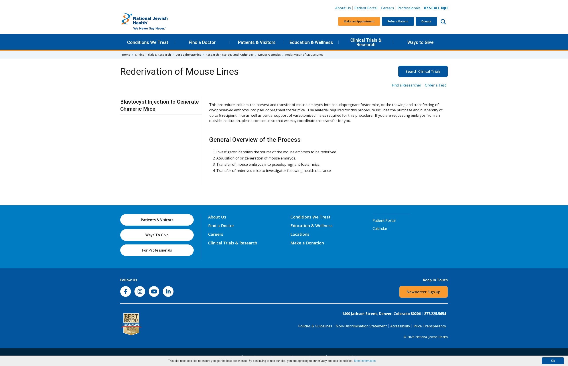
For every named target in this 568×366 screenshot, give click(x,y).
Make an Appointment (359, 21)
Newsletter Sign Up (423, 291)
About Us (343, 8)
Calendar (380, 228)
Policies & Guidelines (315, 326)
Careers (388, 7)
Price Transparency (430, 326)
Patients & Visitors (257, 42)
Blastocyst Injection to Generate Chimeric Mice (159, 105)
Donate (426, 21)
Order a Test (435, 85)
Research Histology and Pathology (230, 55)
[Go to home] (153, 21)
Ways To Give (157, 234)
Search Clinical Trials (423, 71)
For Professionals (157, 250)
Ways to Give (420, 42)
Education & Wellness (311, 42)
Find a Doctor (202, 42)
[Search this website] (443, 21)
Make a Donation (307, 243)
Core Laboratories (188, 55)
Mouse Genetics (269, 55)
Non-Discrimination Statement (361, 326)
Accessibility (400, 326)
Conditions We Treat (147, 42)
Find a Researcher (406, 85)
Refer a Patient (397, 21)
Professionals (409, 8)
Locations (299, 234)
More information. (365, 360)
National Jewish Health (431, 337)
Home (126, 55)
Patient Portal (365, 8)
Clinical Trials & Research (365, 42)
